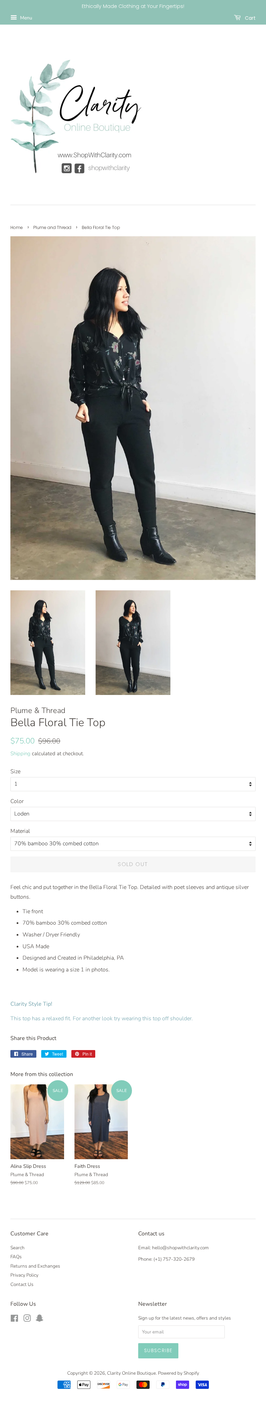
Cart (249, 17)
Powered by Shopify (178, 1373)
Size (15, 771)
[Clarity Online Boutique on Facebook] (14, 1319)
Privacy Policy (24, 1275)
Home (16, 227)
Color (17, 801)
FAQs (16, 1256)
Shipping (20, 753)
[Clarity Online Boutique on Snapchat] (39, 1319)
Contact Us (22, 1284)
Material (20, 831)
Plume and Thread (52, 227)
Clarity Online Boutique (131, 1373)
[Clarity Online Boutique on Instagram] (27, 1319)
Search (17, 1247)
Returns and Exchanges (35, 1266)
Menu (25, 18)
